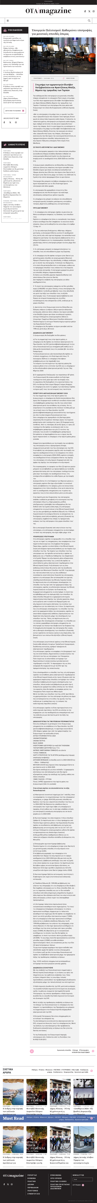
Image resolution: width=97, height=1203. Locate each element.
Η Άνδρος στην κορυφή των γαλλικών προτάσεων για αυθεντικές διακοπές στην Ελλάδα (13, 90)
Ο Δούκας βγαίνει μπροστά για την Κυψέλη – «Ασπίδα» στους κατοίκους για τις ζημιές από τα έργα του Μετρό (13, 76)
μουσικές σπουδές (64, 1050)
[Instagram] (93, 11)
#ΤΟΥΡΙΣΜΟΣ (66, 1070)
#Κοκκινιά (48, 1070)
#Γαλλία (41, 1070)
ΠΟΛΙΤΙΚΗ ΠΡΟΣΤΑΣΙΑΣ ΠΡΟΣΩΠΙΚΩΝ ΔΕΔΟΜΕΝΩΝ (60, 1187)
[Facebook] (85, 11)
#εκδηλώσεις (58, 1072)
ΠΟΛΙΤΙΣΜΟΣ (38, 78)
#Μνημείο (65, 1117)
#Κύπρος (51, 1117)
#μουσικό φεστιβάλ (81, 1072)
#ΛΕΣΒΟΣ (58, 1117)
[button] (89, 20)
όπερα (76, 1050)
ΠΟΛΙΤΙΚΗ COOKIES (58, 1181)
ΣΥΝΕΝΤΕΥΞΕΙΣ (34, 1194)
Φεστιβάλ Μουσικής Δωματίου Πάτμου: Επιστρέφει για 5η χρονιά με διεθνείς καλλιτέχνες (13, 168)
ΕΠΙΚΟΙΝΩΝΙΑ (48, 1)
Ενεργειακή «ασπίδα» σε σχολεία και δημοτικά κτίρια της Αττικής (13, 40)
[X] (89, 11)
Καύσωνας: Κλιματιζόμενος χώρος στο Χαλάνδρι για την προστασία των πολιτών (13, 64)
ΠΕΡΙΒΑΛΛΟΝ (33, 1188)
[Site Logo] (48, 11)
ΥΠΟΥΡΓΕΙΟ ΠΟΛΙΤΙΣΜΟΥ (81, 1052)
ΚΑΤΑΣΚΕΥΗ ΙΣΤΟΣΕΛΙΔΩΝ (76, 1200)
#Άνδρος (35, 1070)
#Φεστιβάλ (75, 1070)
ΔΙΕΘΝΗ (31, 1184)
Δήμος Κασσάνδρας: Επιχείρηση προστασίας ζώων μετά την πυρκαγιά (12, 101)
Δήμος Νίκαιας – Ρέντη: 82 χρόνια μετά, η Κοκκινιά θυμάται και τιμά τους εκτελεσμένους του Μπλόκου (13, 183)
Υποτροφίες (84, 1050)
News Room (70, 78)
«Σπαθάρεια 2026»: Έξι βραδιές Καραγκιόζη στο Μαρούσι (12, 195)
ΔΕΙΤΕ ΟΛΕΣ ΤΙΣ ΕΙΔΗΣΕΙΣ (13, 110)
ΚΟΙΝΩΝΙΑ (6, 201)
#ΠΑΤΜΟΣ (56, 1070)
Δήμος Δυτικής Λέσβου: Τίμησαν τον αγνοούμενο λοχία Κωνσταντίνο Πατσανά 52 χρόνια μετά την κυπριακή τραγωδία (13, 209)
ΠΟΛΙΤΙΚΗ (32, 1181)
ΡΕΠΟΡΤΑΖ (32, 1175)
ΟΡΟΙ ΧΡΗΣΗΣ (56, 1178)
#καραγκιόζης (69, 1072)
